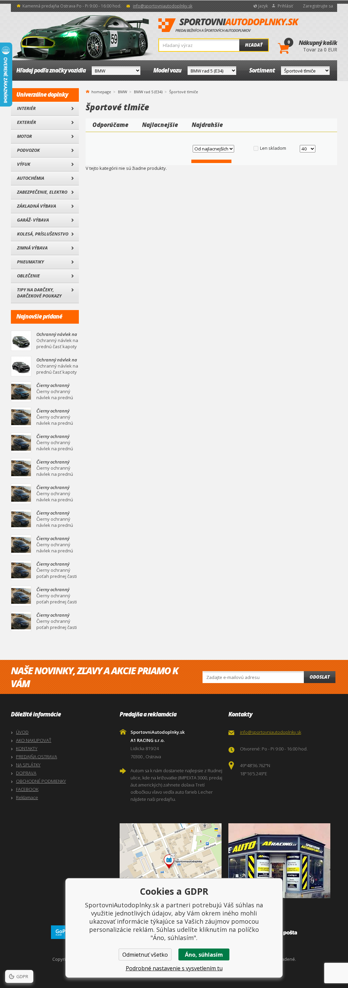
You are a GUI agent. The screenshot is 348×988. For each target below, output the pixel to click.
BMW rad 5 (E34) (148, 91)
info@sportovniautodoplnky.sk (162, 6)
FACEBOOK (27, 789)
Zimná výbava (32, 248)
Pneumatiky (30, 262)
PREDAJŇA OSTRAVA (36, 757)
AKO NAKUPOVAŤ (33, 740)
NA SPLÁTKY (28, 765)
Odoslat (320, 677)
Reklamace (27, 797)
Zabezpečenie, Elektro (42, 192)
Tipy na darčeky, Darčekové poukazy (39, 293)
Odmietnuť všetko (145, 954)
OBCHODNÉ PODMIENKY (41, 781)
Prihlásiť (285, 6)
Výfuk (23, 164)
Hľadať (253, 45)
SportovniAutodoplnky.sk (228, 25)
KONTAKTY (26, 748)
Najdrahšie (207, 125)
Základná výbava (36, 206)
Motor (24, 136)
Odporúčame (110, 125)
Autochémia (30, 178)
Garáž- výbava (33, 220)
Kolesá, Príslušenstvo (42, 234)
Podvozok (28, 150)
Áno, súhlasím (204, 954)
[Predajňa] (281, 860)
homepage (101, 91)
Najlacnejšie (160, 125)
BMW (122, 91)
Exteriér (26, 122)
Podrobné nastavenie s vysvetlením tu (174, 968)
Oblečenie (28, 276)
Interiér (26, 108)
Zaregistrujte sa (318, 6)
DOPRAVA (26, 773)
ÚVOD (22, 732)
